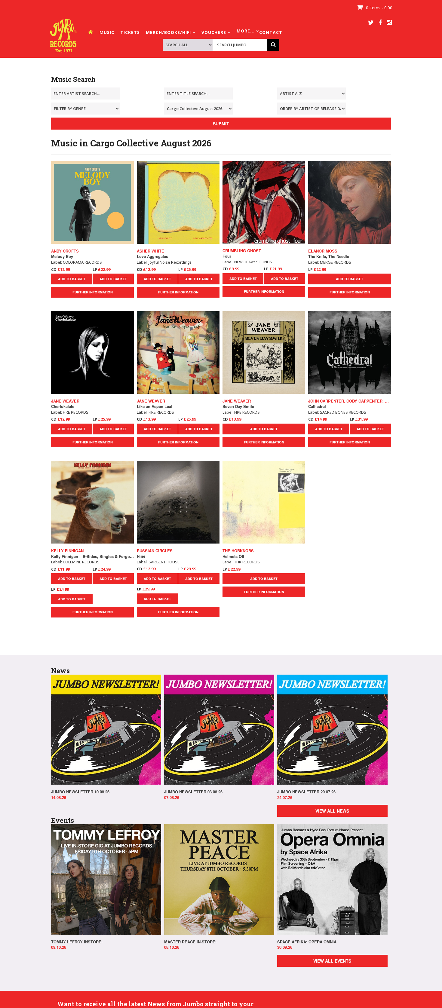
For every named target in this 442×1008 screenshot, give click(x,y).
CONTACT (270, 32)
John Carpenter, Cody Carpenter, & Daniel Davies (349, 401)
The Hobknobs (238, 550)
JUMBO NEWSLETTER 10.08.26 (80, 792)
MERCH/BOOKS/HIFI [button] (169, 32)
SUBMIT (221, 124)
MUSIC (107, 32)
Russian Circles (155, 550)
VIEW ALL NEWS (332, 811)
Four (227, 256)
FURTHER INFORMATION (92, 292)
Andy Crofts (65, 251)
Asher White (150, 251)
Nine (141, 556)
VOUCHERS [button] (214, 32)
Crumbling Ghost (242, 250)
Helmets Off (233, 556)
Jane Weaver (65, 401)
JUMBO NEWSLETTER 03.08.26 (193, 792)
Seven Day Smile (238, 406)
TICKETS (130, 32)
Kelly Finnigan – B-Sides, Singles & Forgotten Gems (92, 556)
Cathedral (317, 406)
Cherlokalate (62, 406)
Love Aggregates (152, 256)
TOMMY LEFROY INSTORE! (77, 942)
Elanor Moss (322, 251)
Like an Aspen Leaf (154, 406)
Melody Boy (62, 256)
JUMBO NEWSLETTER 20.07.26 (306, 792)
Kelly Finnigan (67, 550)
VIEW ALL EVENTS (332, 961)
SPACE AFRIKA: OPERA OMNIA (306, 942)
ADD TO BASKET (71, 279)
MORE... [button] (246, 31)
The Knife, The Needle (328, 256)
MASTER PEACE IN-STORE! (190, 942)
